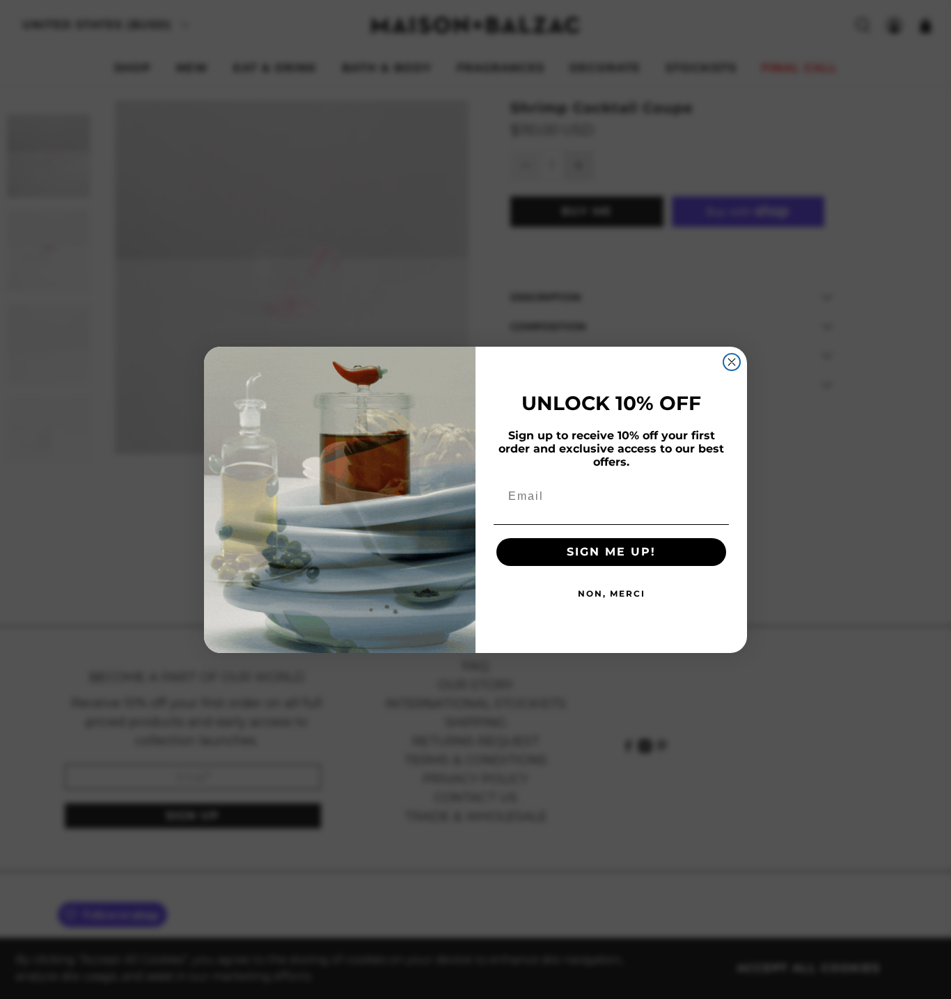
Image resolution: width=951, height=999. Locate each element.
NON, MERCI (611, 593)
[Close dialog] (731, 362)
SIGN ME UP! (611, 551)
